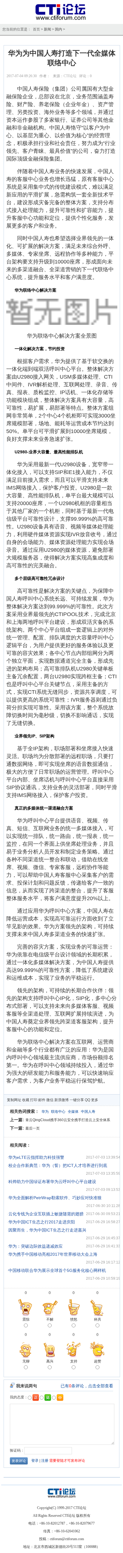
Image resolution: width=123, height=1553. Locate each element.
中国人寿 (88, 1111)
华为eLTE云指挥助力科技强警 (36, 1157)
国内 (58, 29)
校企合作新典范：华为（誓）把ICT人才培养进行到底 (57, 1165)
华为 (45, 1111)
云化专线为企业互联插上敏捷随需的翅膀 (46, 1213)
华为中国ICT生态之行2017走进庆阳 (41, 1222)
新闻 (47, 29)
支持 (73, 1361)
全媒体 (73, 1111)
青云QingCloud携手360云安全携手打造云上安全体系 (67, 1120)
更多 (94, 1100)
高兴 (49, 1361)
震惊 (26, 1319)
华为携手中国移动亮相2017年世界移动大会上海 (52, 1254)
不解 (49, 1319)
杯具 (97, 1319)
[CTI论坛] (61, 20)
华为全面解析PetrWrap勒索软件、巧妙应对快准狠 (55, 1197)
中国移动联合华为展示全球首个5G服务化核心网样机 (57, 1270)
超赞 (97, 1361)
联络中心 (58, 1111)
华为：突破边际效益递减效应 (35, 1246)
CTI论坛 (70, 76)
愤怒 (73, 1319)
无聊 (26, 1361)
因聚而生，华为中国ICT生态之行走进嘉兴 (47, 1230)
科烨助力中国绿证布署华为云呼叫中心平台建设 (52, 1181)
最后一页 (32, 1128)
